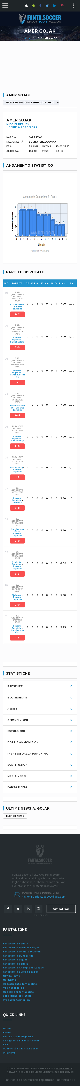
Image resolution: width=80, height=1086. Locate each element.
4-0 (17, 508)
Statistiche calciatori (17, 996)
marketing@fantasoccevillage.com (44, 896)
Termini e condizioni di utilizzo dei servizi (46, 1072)
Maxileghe (9, 980)
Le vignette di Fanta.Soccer (21, 1040)
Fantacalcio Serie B (15, 964)
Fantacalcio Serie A (15, 943)
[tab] (43, 303)
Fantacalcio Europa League (21, 972)
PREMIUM (9, 1053)
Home (26, 38)
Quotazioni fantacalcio (18, 992)
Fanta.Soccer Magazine (18, 1036)
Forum (7, 1032)
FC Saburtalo (17, 304)
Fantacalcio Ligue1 (15, 959)
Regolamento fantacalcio (20, 984)
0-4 (17, 415)
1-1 (17, 382)
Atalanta (17, 502)
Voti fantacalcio (13, 988)
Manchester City (17, 530)
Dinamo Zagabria (18, 307)
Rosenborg (17, 440)
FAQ (5, 1044)
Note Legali (64, 1068)
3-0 (17, 347)
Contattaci (61, 909)
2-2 (17, 574)
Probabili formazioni (17, 1000)
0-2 (17, 314)
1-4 (17, 638)
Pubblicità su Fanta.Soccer (20, 1048)
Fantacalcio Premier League (21, 947)
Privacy (12, 1072)
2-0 (17, 446)
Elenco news (15, 816)
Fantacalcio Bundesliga (18, 956)
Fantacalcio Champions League (23, 967)
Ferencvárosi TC (17, 375)
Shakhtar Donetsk (17, 563)
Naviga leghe (11, 976)
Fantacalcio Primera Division (22, 951)
